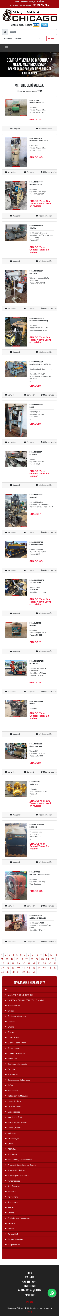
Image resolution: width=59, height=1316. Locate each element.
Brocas (11, 1011)
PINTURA (12, 1149)
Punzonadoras (14, 1181)
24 (47, 959)
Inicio (29, 1273)
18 (17, 959)
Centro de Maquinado (17, 1016)
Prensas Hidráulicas (16, 1170)
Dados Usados (14, 1048)
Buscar (51, 38)
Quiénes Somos (29, 1281)
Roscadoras (13, 1202)
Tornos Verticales (15, 1239)
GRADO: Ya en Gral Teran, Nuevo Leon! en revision (40, 203)
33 (39, 963)
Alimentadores (14, 1006)
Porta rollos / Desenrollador (20, 1160)
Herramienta (13, 1091)
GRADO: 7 (35, 514)
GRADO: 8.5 (36, 157)
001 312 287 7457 (41, 5)
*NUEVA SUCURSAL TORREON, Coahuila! (26, 1000)
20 (26, 959)
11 (41, 954)
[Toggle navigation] (6, 47)
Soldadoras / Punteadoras (19, 1218)
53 (28, 971)
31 (28, 963)
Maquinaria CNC (15, 1117)
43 (33, 967)
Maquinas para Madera (17, 1122)
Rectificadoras (14, 1186)
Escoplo (11, 1069)
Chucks (11, 1027)
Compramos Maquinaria (29, 1290)
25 (52, 959)
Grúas (10, 1085)
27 (7, 963)
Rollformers (13, 1197)
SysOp (29, 1312)
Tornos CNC (13, 1234)
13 (51, 954)
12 (46, 954)
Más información (45, 128)
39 (13, 967)
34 (44, 963)
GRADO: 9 (35, 386)
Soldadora (33, 709)
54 (34, 971)
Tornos (11, 1229)
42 (28, 967)
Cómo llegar (29, 1286)
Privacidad (29, 1295)
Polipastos (12, 1154)
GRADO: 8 (35, 119)
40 (18, 967)
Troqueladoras (14, 1245)
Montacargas (13, 1138)
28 (13, 963)
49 (7, 971)
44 (39, 967)
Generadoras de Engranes (19, 1080)
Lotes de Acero (14, 1107)
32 (33, 963)
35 (49, 963)
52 (23, 971)
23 (42, 959)
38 (7, 967)
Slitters (11, 1213)
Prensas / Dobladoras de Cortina (22, 1165)
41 (23, 967)
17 (12, 959)
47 (55, 967)
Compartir (16, 128)
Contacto (29, 1277)
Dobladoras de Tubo (16, 1053)
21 (32, 959)
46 (49, 967)
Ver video (11, 172)
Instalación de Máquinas (18, 1096)
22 (37, 959)
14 (56, 954)
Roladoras (12, 1192)
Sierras (11, 1207)
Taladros (11, 1223)
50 (13, 971)
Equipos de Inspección (17, 1064)
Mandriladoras (14, 1112)
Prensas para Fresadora (18, 1176)
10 (37, 954)
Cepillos (11, 1022)
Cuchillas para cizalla (17, 1043)
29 (18, 963)
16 (7, 959)
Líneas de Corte (14, 1101)
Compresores (13, 1037)
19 (21, 959)
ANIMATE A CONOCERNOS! (20, 995)
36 (55, 963)
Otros (10, 1144)
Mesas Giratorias (15, 1128)
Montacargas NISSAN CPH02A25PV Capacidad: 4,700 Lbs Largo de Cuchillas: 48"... (38, 673)
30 (23, 963)
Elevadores (12, 1059)
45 (44, 967)
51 (18, 971)
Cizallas (11, 1032)
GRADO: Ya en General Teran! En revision (39, 249)
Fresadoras (13, 1075)
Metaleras (12, 1133)
